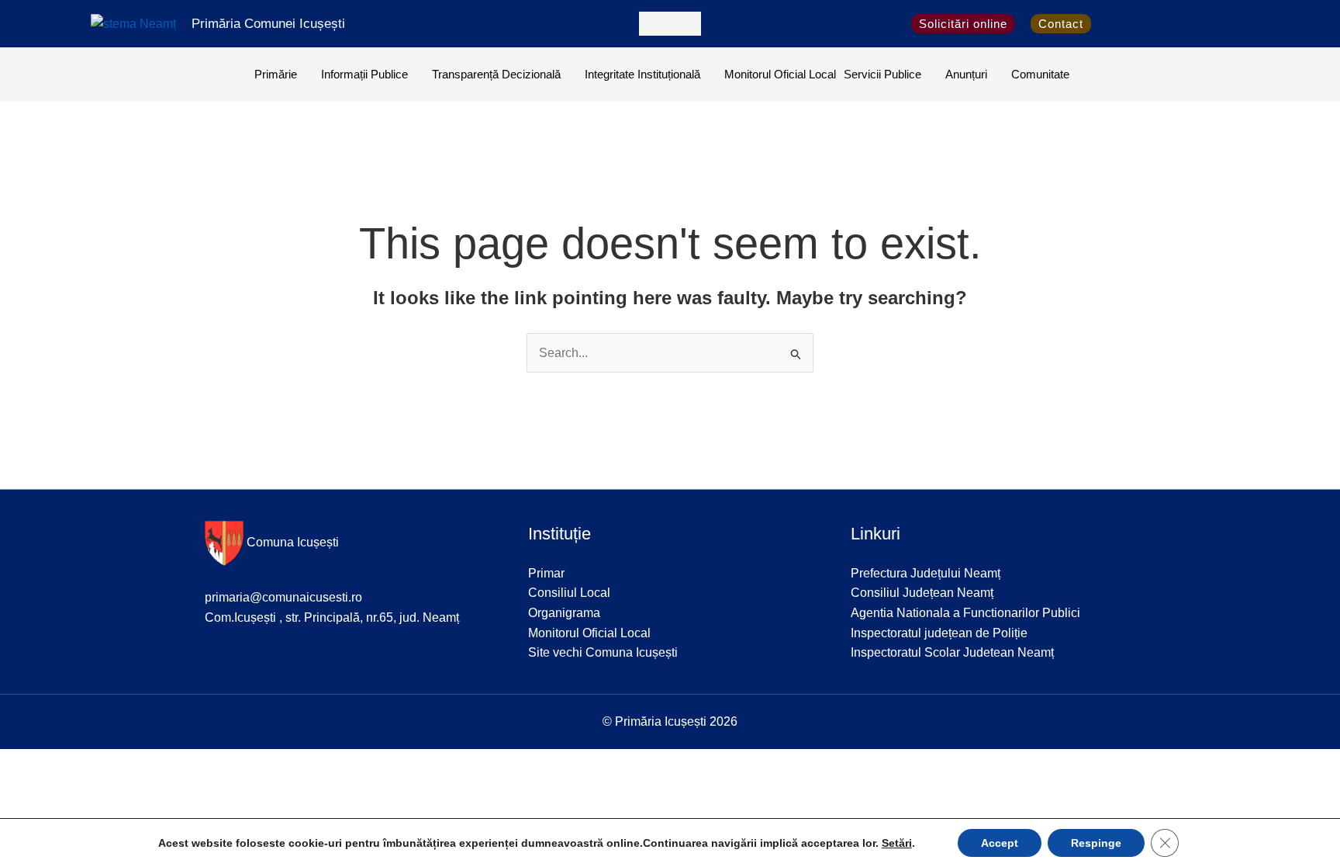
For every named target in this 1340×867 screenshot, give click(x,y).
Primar (546, 573)
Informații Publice (364, 74)
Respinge (1096, 843)
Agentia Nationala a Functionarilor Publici (965, 612)
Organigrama (564, 612)
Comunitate (1040, 74)
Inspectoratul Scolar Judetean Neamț (952, 652)
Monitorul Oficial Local (780, 74)
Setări (897, 843)
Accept (999, 843)
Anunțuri (966, 74)
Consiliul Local (569, 592)
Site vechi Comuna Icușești (603, 652)
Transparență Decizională (496, 74)
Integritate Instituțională (642, 74)
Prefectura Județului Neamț (925, 573)
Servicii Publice (882, 74)
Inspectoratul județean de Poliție (939, 633)
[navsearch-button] (670, 24)
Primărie (275, 74)
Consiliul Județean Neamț (922, 592)
